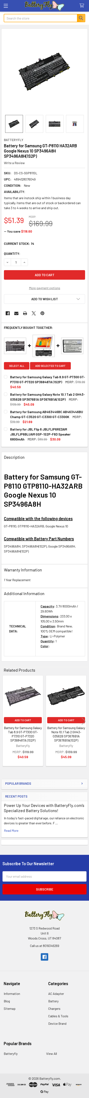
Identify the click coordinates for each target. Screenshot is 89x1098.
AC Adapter (56, 994)
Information (12, 994)
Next (83, 721)
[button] (44, 299)
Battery (53, 1001)
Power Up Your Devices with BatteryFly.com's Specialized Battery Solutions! (44, 808)
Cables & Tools (58, 1016)
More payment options (44, 288)
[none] (44, 71)
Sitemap (10, 1008)
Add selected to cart (50, 365)
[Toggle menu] (5, 5)
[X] (33, 313)
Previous (5, 721)
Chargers (54, 1008)
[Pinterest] (42, 313)
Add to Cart (23, 720)
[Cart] (82, 5)
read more (11, 830)
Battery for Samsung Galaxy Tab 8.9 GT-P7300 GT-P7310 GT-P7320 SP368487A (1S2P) (23, 734)
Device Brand (57, 1023)
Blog (7, 1001)
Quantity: (12, 253)
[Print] (25, 313)
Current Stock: (19, 243)
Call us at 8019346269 (44, 946)
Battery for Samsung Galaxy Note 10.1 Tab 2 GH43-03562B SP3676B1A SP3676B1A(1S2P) (66, 734)
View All (51, 1053)
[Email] (16, 313)
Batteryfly (11, 1053)
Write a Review (14, 163)
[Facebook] (7, 313)
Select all (16, 365)
